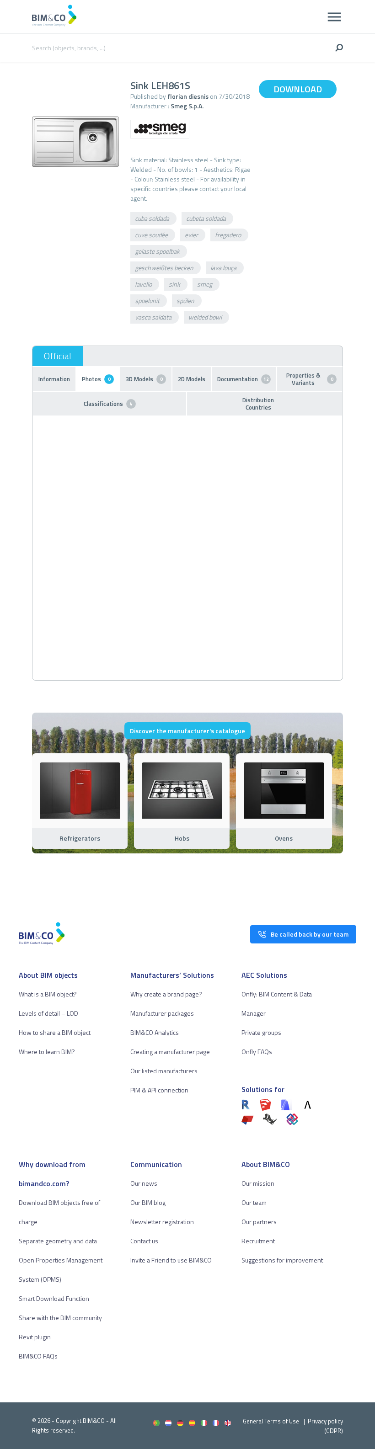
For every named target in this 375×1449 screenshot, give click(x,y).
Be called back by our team (309, 934)
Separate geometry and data (58, 1241)
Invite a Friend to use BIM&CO (171, 1260)
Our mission (257, 1183)
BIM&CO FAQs (38, 1356)
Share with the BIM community (60, 1317)
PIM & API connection (159, 1090)
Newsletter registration (162, 1221)
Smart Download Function (54, 1298)
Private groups (261, 1032)
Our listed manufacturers (164, 1071)
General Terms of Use (271, 1421)
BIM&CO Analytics (154, 1032)
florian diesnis (188, 96)
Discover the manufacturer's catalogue (187, 730)
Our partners (259, 1221)
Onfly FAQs (256, 1051)
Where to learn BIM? (47, 1051)
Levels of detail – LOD (48, 1013)
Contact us (144, 1241)
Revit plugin (35, 1337)
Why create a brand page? (166, 994)
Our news (143, 1183)
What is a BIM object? (48, 994)
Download (297, 89)
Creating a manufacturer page (170, 1051)
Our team (254, 1202)
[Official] (57, 356)
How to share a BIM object (55, 1032)
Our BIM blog (148, 1202)
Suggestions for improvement (282, 1260)
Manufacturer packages (162, 1013)
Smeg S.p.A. (187, 106)
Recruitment (258, 1241)
